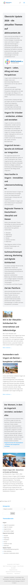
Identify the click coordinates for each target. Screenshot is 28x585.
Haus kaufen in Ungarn (9, 531)
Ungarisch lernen (7, 529)
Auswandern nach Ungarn (13, 564)
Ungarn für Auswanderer (9, 525)
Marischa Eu (8, 474)
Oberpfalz (6, 535)
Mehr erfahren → (7, 347)
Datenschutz (10, 573)
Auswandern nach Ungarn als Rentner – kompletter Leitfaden (12, 358)
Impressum (17, 573)
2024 (21, 474)
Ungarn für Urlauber (8, 527)
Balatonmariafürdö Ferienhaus (13, 571)
